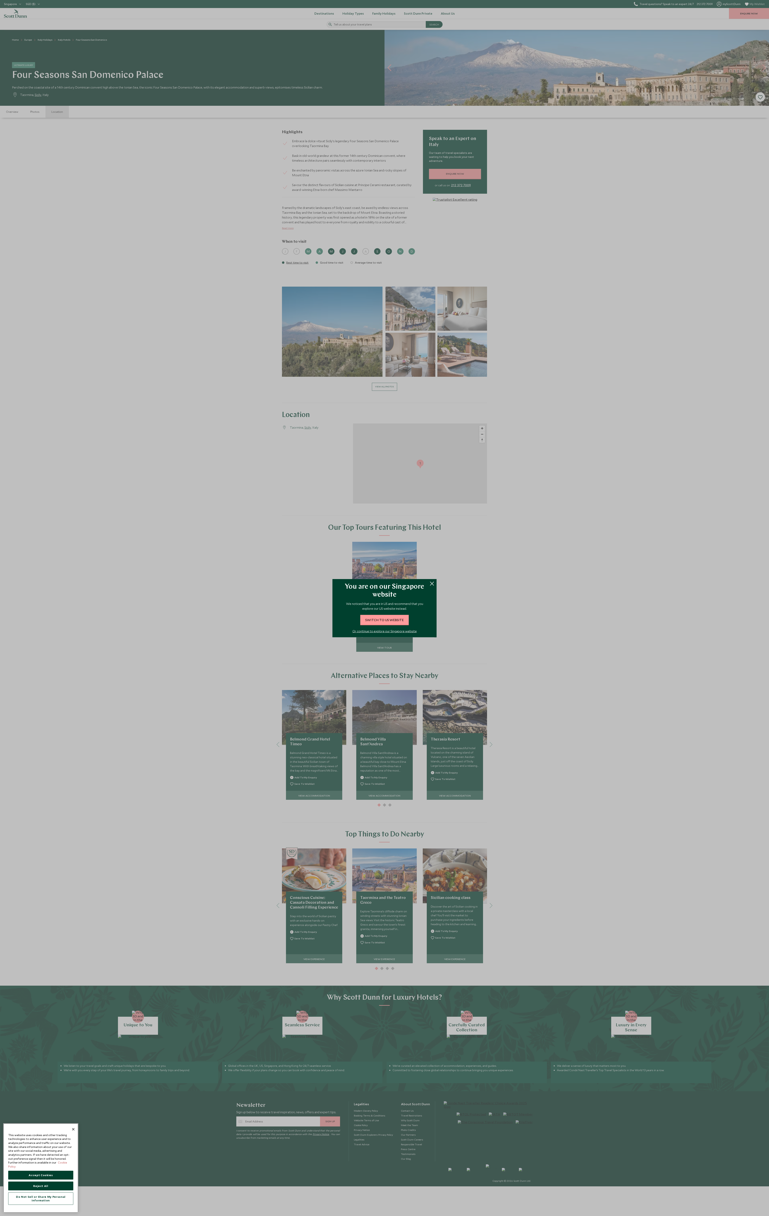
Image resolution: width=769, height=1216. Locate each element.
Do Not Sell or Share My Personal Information (40, 1198)
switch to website (384, 620)
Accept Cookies (41, 1175)
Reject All (40, 1186)
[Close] (73, 1129)
